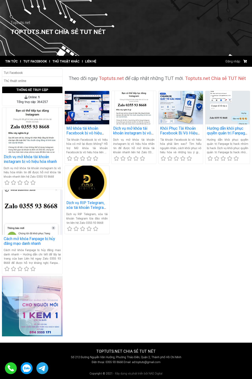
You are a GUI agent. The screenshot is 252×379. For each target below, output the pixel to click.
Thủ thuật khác (64, 61)
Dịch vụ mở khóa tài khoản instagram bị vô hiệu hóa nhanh (30, 159)
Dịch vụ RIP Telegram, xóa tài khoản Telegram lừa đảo (86, 207)
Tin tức (11, 61)
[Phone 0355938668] (11, 368)
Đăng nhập (232, 61)
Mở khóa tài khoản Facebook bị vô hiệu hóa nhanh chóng (84, 133)
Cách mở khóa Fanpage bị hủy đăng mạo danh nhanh (29, 241)
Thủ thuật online (15, 81)
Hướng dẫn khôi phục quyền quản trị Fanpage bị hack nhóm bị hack (227, 133)
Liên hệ (89, 61)
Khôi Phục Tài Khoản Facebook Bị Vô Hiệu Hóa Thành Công (178, 133)
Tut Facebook (33, 61)
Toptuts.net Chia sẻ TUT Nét (58, 32)
